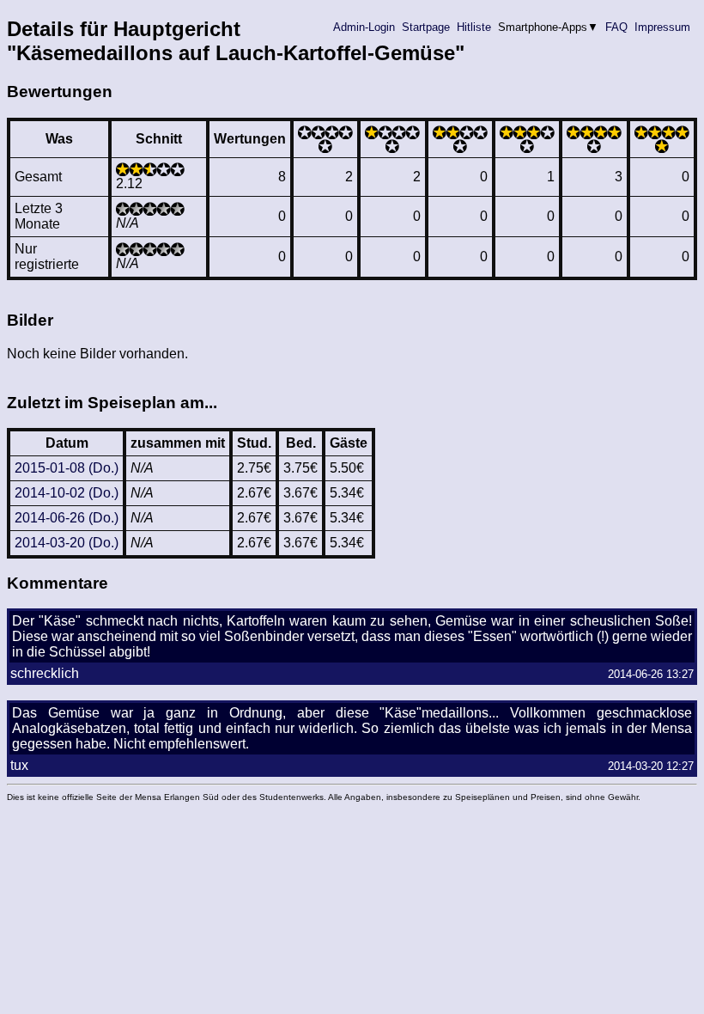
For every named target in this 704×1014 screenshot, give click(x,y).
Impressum (662, 27)
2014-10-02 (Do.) (66, 493)
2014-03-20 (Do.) (66, 542)
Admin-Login (364, 27)
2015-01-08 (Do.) (66, 468)
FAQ (616, 27)
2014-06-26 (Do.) (66, 517)
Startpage (425, 27)
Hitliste (474, 27)
